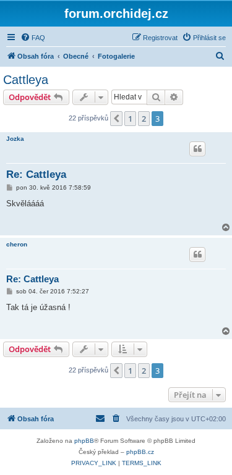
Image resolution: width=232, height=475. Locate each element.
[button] (116, 118)
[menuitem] (32, 37)
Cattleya (25, 79)
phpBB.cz (140, 451)
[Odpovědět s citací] (197, 148)
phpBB (84, 440)
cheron (16, 244)
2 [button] (144, 118)
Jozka (15, 138)
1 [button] (130, 118)
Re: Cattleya (36, 174)
